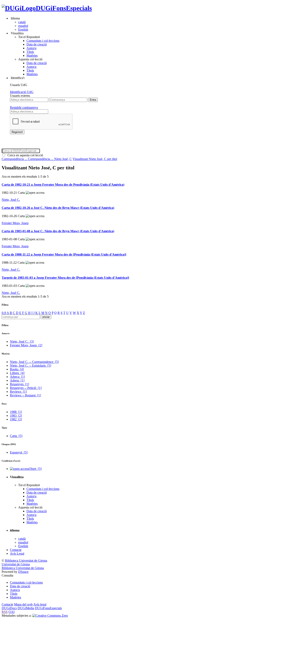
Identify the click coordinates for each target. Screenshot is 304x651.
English (23, 29)
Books (17, 369)
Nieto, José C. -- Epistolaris (30, 365)
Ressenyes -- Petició (26, 388)
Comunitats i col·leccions (42, 40)
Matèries (32, 55)
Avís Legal (17, 553)
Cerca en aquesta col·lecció (24, 155)
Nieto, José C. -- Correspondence (34, 362)
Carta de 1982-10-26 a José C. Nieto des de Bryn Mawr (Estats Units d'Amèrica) (58, 207)
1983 (16, 415)
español (23, 26)
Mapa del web (23, 604)
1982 (16, 419)
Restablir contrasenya (24, 107)
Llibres (17, 373)
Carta (16, 436)
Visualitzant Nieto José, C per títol (95, 159)
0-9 (4, 313)
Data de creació (36, 44)
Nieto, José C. (11, 199)
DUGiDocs (9, 608)
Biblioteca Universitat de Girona (26, 560)
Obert (35, 468)
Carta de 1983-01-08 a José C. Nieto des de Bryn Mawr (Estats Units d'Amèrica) (58, 231)
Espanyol (19, 452)
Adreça (17, 376)
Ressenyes (19, 384)
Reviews (18, 391)
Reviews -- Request (25, 395)
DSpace (23, 571)
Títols (30, 52)
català (22, 22)
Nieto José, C (63, 159)
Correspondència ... (15, 159)
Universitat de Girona (16, 564)
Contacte (16, 550)
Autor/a (31, 48)
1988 (16, 412)
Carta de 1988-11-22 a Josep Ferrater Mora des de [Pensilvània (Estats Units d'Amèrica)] (64, 254)
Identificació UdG (22, 92)
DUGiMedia (26, 608)
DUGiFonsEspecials (64, 8)
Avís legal (39, 604)
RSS (5, 612)
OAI (11, 612)
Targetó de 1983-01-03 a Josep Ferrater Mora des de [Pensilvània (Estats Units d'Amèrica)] (65, 277)
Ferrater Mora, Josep (15, 223)
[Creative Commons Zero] (50, 615)
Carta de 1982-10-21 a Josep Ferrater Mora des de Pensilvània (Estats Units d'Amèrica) (63, 184)
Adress (17, 380)
